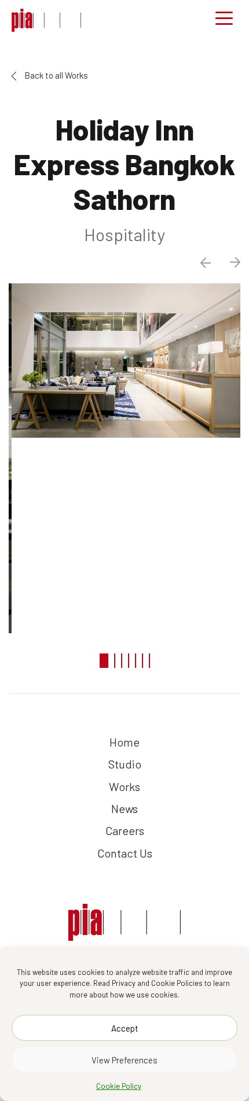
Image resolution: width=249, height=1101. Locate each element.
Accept (124, 1028)
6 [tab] (142, 660)
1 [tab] (104, 660)
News (124, 808)
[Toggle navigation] (224, 20)
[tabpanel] (124, 360)
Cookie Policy (118, 1086)
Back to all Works (55, 75)
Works (124, 786)
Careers (124, 830)
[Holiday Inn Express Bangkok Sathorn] (46, 20)
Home (124, 742)
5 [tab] (135, 660)
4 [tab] (128, 660)
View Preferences (124, 1060)
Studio (124, 764)
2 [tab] (114, 660)
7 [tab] (149, 660)
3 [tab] (121, 660)
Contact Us (124, 853)
